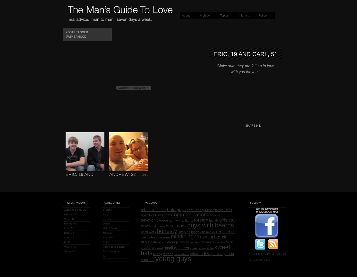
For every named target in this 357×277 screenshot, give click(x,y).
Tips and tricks (111, 251)
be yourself (223, 210)
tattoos (168, 254)
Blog (105, 214)
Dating (106, 223)
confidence (213, 215)
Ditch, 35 (69, 233)
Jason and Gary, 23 (75, 209)
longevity (198, 232)
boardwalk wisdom (155, 215)
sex (229, 242)
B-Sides (107, 209)
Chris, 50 (69, 228)
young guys (173, 259)
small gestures (176, 248)
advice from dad (153, 210)
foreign (201, 220)
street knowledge (201, 248)
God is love (158, 226)
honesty (167, 231)
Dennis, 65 (70, 223)
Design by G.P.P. (262, 253)
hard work (148, 232)
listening (184, 232)
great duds (176, 225)
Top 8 (106, 256)
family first (176, 220)
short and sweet (152, 248)
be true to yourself (200, 210)
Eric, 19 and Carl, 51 (245, 54)
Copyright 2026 (261, 260)
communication (189, 215)
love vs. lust (213, 232)
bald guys (176, 209)
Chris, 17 (69, 237)
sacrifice (220, 242)
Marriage (108, 233)
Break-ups (108, 219)
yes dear (217, 254)
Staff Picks (109, 237)
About (186, 15)
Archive (205, 15)
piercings (171, 242)
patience (157, 242)
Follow (263, 15)
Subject (107, 242)
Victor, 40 (69, 219)
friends (214, 220)
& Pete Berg (279, 253)
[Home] (120, 21)
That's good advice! (114, 246)
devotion (148, 220)
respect (194, 242)
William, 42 (70, 214)
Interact (243, 15)
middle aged (185, 236)
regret (184, 242)
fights (189, 220)
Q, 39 (67, 242)
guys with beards (210, 225)
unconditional (181, 254)
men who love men (155, 237)
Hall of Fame (110, 228)
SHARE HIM (253, 125)
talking (157, 254)
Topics (224, 15)
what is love (201, 253)
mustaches (210, 236)
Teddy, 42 (69, 251)
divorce (162, 220)
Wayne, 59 (70, 246)
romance (208, 242)
